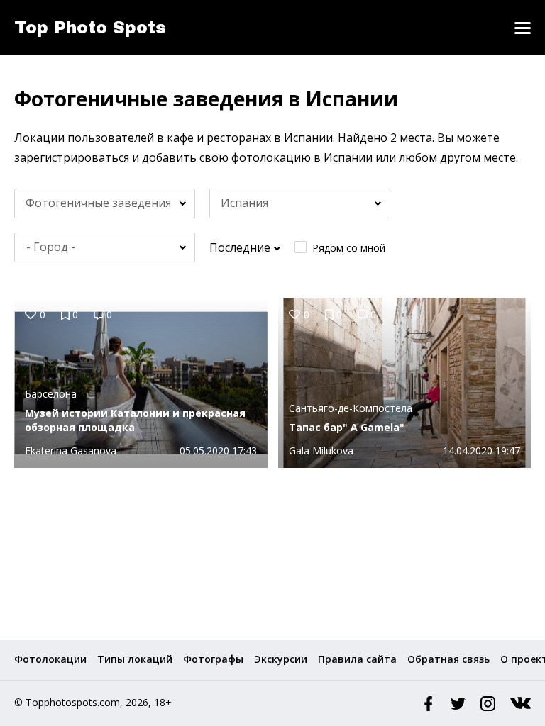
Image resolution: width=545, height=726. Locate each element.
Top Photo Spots (90, 27)
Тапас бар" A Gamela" (346, 427)
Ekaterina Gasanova (70, 450)
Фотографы (213, 659)
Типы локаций (134, 659)
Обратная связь (448, 659)
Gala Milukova (321, 450)
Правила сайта (357, 659)
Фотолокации (50, 659)
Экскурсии (280, 659)
